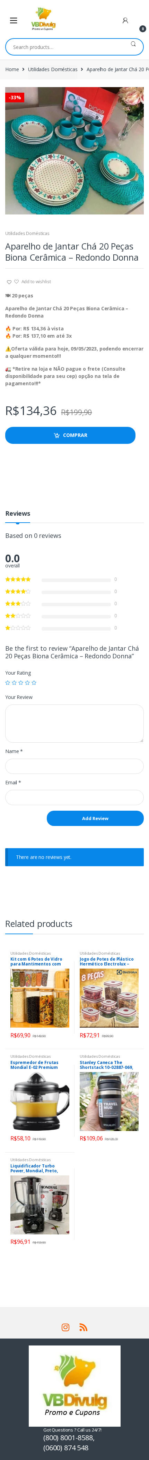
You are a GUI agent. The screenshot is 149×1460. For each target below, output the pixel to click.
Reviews (17, 513)
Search (133, 47)
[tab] (17, 516)
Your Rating (17, 673)
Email (13, 782)
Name (14, 751)
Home (12, 69)
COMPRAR (75, 435)
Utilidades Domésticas (52, 69)
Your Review (18, 697)
